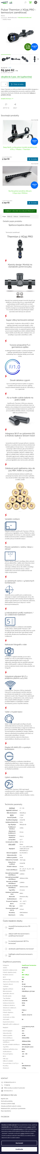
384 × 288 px (24, 978)
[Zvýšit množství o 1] (8, 83)
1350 (22, 974)
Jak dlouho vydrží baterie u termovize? (17, 951)
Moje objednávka (6, 1115)
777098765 (7, 1089)
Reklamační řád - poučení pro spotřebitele (13, 1112)
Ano (22, 981)
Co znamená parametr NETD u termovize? (18, 944)
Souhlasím (19, 1149)
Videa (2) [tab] (9, 217)
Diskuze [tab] (16, 217)
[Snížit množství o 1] (8, 85)
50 (21, 976)
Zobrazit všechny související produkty (20, 211)
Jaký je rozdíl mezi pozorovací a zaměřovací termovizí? (18, 936)
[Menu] (36, 2)
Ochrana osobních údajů (8, 1107)
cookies (29, 1127)
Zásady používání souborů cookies (11, 1110)
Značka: (7, 19)
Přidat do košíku (18, 84)
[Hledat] (25, 2)
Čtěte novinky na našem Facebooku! (14, 1092)
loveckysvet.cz (8, 1094)
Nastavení (19, 1143)
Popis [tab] (4, 217)
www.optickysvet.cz (18, 1129)
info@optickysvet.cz (10, 1086)
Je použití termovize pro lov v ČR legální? (19, 929)
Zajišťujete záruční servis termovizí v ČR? (20, 959)
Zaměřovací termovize (28, 969)
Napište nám (4, 1102)
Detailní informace (6, 99)
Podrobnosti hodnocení (24, 18)
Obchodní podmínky (7, 1105)
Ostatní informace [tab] (25, 217)
